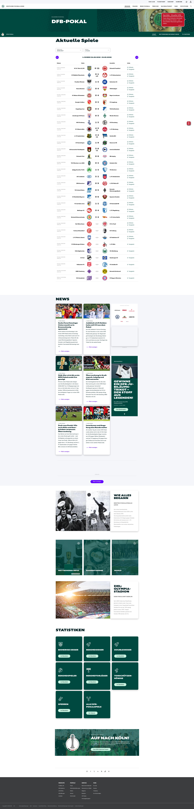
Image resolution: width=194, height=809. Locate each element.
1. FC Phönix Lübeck (78, 237)
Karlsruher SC (113, 82)
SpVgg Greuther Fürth (78, 169)
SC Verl (82, 257)
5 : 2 (97, 177)
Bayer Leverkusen (115, 95)
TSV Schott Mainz (79, 190)
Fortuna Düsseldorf (79, 230)
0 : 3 (97, 116)
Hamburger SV (114, 257)
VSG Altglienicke (79, 251)
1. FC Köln (112, 244)
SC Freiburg (113, 230)
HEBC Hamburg (80, 271)
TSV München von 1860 (77, 163)
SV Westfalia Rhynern (78, 197)
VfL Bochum (113, 169)
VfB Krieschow (80, 183)
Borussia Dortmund (115, 271)
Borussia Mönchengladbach (115, 190)
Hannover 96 (113, 142)
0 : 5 (97, 190)
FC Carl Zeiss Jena (79, 203)
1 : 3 (97, 122)
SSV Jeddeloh (80, 176)
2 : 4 (97, 136)
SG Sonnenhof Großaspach (76, 149)
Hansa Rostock (80, 88)
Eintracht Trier (80, 156)
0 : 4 (97, 89)
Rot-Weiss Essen (79, 224)
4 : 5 (97, 129)
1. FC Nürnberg (114, 129)
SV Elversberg (113, 122)
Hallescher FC (80, 264)
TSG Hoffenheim (114, 109)
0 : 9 (97, 183)
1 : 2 (97, 82)
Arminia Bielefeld (115, 149)
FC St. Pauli (113, 224)
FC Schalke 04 (114, 264)
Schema (131, 67)
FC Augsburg (113, 102)
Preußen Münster (79, 82)
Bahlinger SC (80, 210)
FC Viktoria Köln (79, 129)
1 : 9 (97, 143)
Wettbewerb (59, 49)
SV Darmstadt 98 (114, 203)
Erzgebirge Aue (80, 109)
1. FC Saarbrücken (79, 136)
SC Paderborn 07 (114, 237)
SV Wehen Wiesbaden (78, 95)
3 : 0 (97, 149)
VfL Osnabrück (80, 278)
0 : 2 (97, 102)
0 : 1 (97, 75)
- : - (97, 224)
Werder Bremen (114, 115)
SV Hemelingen (80, 142)
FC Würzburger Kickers (77, 244)
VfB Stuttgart (113, 88)
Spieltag (86, 49)
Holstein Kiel (113, 163)
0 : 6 (97, 156)
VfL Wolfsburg (114, 251)
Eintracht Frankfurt (115, 68)
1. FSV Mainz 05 (114, 183)
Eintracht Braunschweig (77, 217)
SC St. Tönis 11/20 (79, 68)
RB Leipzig (113, 156)
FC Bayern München (115, 278)
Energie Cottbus (79, 102)
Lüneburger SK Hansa (78, 115)
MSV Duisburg (80, 122)
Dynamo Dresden (115, 197)
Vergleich (131, 69)
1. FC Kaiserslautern (115, 75)
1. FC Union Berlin (115, 217)
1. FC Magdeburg (114, 210)
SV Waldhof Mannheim (77, 75)
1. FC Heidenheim (115, 176)
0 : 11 (97, 68)
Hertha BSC (113, 136)
